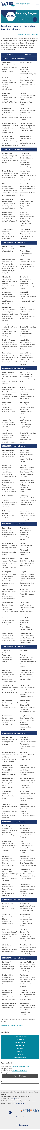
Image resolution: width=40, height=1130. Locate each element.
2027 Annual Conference (19, 1071)
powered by (15, 1125)
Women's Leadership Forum (20, 1066)
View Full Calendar (20, 1076)
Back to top (19, 1117)
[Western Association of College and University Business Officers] (16, 7)
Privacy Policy (20, 1103)
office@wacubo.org (16, 1099)
